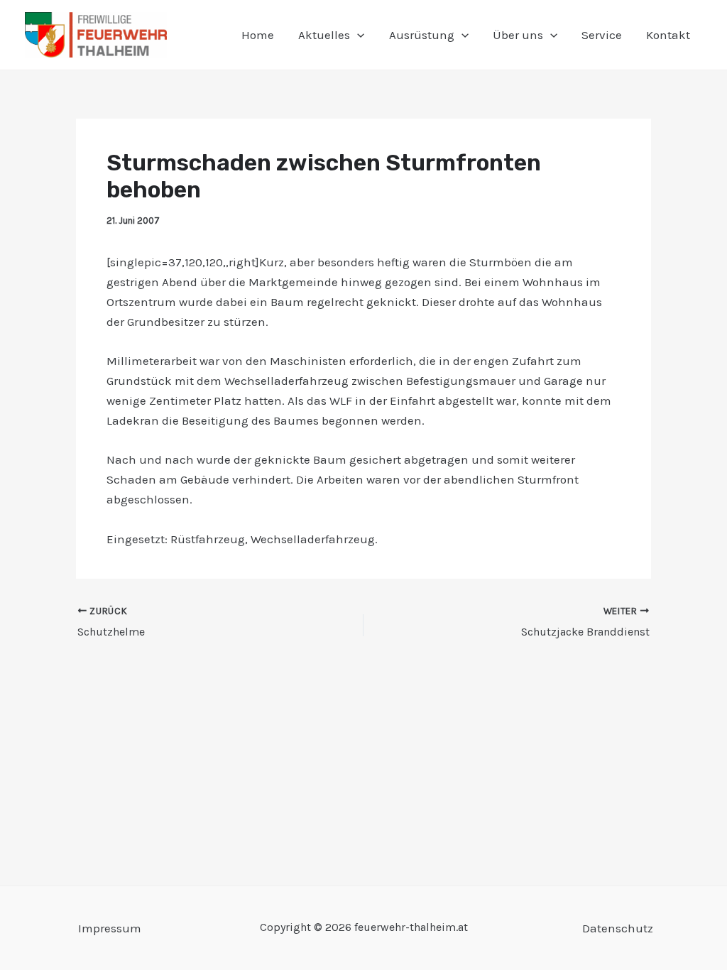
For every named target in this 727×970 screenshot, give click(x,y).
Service (601, 35)
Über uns (518, 35)
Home (257, 35)
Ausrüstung (421, 35)
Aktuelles (324, 35)
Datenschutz (617, 928)
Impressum (109, 928)
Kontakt (668, 35)
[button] (357, 34)
